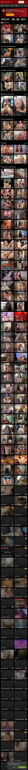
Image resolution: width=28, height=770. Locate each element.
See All (25, 22)
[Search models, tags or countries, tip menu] (26, 5)
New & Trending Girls (7, 119)
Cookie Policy (17, 764)
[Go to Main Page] (8, 2)
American (6, 22)
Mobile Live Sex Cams (7, 94)
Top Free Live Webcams (8, 46)
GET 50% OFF (10, 14)
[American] (13, 19)
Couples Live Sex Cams (8, 70)
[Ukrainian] (18, 19)
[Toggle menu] (1, 2)
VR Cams (3, 143)
